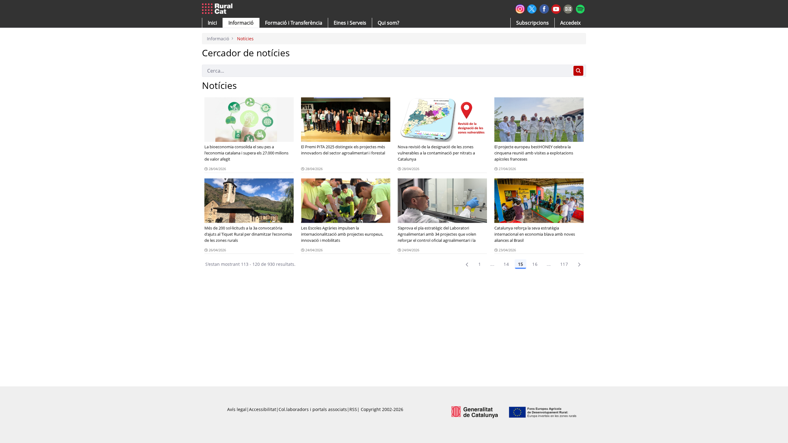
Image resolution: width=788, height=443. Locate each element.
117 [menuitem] (564, 264)
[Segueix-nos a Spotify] (580, 8)
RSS (353, 409)
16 (534, 264)
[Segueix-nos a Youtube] (556, 8)
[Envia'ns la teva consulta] (568, 8)
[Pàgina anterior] (466, 264)
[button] (212, 23)
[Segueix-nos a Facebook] (544, 8)
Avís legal (237, 409)
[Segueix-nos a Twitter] (532, 8)
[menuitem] (293, 23)
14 (506, 264)
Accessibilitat (262, 409)
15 (520, 264)
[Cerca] (578, 71)
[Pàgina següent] (579, 264)
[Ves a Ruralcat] (218, 9)
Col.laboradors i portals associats (313, 409)
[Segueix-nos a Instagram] (520, 8)
